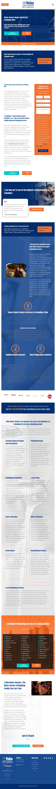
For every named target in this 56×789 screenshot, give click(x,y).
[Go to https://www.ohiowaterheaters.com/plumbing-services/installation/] (15, 493)
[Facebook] (44, 758)
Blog (35, 770)
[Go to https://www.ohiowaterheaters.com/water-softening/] (40, 529)
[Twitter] (48, 758)
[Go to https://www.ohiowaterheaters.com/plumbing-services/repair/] (40, 455)
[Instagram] (46, 758)
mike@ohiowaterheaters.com (7, 770)
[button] (5, 4)
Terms (41, 145)
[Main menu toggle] (53, 4)
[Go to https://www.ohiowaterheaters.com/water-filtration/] (15, 529)
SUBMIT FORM (43, 150)
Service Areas (35, 766)
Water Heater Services (35, 762)
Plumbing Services (35, 764)
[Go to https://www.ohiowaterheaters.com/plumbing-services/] (15, 454)
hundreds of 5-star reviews (16, 143)
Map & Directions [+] (19, 764)
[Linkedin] (50, 758)
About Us (34, 760)
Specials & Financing (34, 768)
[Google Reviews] (52, 758)
